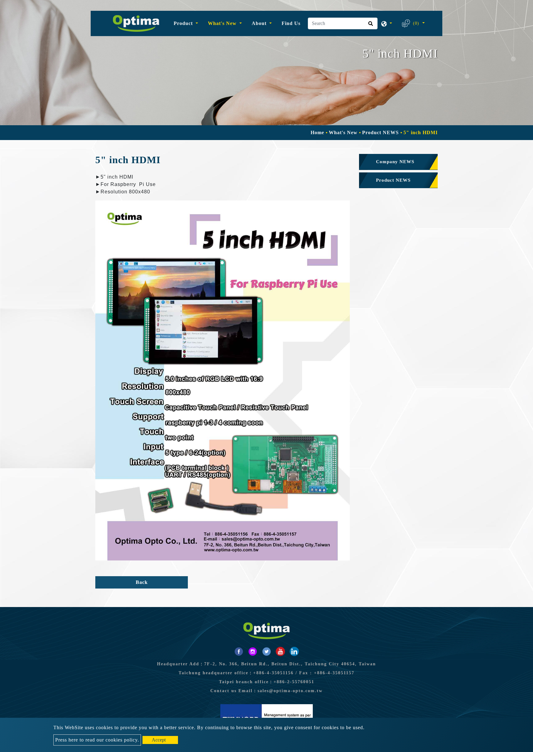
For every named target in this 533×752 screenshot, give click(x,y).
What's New (344, 132)
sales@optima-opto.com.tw (290, 690)
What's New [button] (223, 23)
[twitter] (266, 651)
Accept (159, 739)
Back (142, 582)
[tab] (398, 162)
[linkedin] (294, 651)
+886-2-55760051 (294, 682)
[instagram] (252, 651)
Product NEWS (380, 132)
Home (317, 132)
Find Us (291, 23)
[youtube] (280, 651)
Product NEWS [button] (393, 180)
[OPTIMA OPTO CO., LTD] (136, 23)
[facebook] (239, 651)
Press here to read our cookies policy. (97, 739)
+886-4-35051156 (273, 673)
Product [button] (184, 23)
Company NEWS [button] (395, 161)
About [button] (260, 23)
